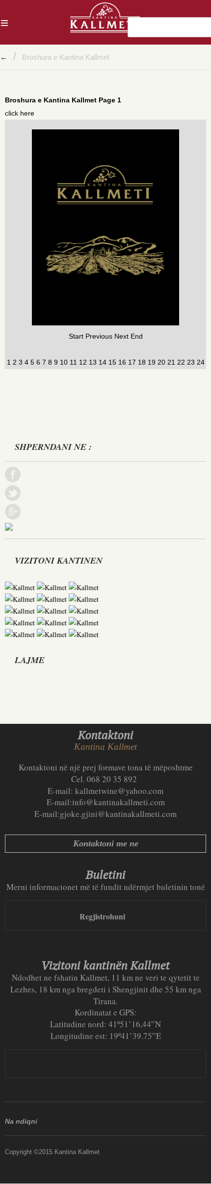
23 (191, 362)
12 (83, 362)
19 (152, 362)
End (137, 336)
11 (73, 362)
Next (121, 336)
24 (201, 362)
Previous (98, 336)
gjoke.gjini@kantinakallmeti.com (118, 813)
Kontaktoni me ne (105, 843)
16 (122, 362)
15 (112, 362)
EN (205, 27)
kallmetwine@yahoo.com (119, 790)
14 (102, 362)
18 (142, 362)
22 (181, 362)
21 (171, 362)
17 (132, 362)
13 (93, 362)
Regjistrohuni (102, 916)
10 (64, 362)
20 (161, 362)
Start (76, 336)
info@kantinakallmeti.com (118, 802)
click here (19, 113)
